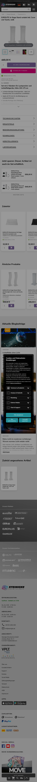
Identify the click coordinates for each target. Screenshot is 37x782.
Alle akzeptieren (18, 415)
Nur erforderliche (12, 420)
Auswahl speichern (25, 420)
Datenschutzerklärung (15, 383)
